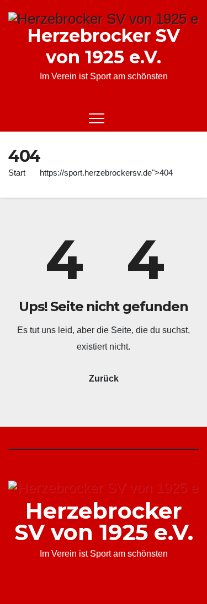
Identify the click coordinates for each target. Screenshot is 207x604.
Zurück (104, 378)
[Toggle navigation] (97, 117)
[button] (171, 117)
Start (16, 172)
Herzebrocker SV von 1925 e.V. (103, 46)
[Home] (16, 118)
